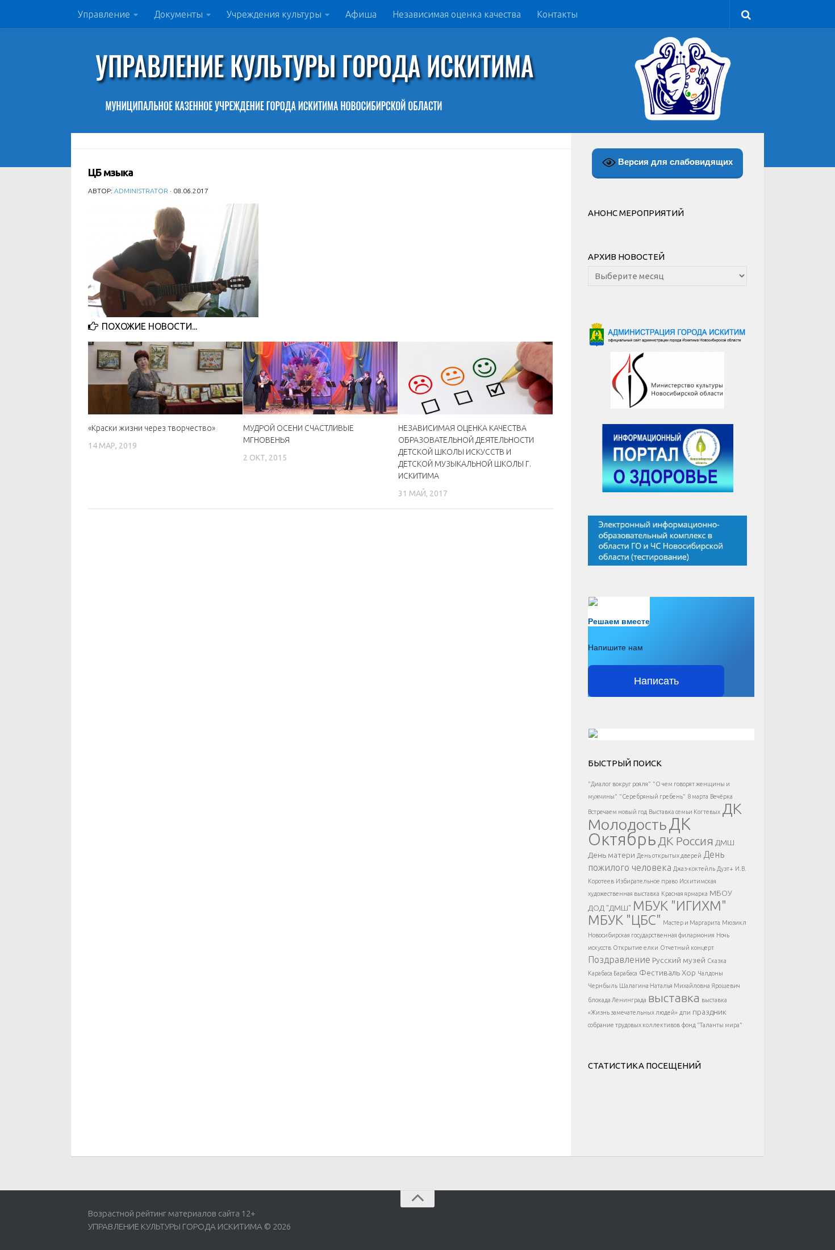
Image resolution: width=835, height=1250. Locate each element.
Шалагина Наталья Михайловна (664, 985)
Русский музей (678, 960)
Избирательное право (647, 881)
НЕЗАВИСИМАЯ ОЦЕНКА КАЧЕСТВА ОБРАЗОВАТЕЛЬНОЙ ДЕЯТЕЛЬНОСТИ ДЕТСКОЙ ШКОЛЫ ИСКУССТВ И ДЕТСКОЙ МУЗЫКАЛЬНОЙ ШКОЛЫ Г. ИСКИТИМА (466, 451)
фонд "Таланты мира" (712, 1024)
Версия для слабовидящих (674, 162)
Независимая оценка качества (457, 14)
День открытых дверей (669, 855)
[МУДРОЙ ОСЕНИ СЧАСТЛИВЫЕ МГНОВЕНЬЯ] (320, 378)
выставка (674, 997)
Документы (178, 14)
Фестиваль (659, 972)
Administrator (141, 190)
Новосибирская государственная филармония (651, 935)
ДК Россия (685, 841)
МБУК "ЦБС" (624, 919)
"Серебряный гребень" (652, 796)
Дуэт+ (725, 868)
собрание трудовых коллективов (634, 1024)
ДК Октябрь (639, 832)
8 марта (697, 796)
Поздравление (619, 959)
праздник (709, 1011)
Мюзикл (734, 922)
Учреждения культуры (274, 14)
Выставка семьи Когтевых (684, 811)
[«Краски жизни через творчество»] (165, 378)
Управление (104, 14)
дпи (685, 1012)
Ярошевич (726, 985)
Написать (656, 681)
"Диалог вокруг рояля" (619, 783)
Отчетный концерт (687, 947)
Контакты (557, 14)
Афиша (361, 14)
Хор (689, 972)
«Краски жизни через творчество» (151, 428)
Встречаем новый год (617, 811)
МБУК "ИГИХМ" (680, 905)
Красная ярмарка (684, 893)
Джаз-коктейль (694, 868)
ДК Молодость (665, 816)
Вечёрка (721, 796)
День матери (611, 854)
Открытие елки (635, 947)
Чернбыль (602, 985)
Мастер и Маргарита (691, 922)
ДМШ (724, 842)
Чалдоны (710, 973)
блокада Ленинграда (617, 999)
